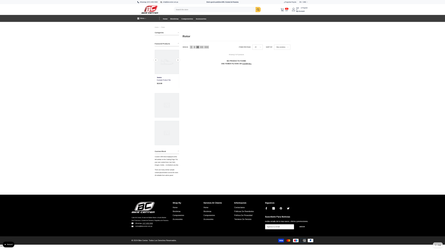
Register (305, 8)
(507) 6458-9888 (152, 2)
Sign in (297, 8)
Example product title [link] (164, 80)
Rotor (163, 27)
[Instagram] (273, 208)
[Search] (217, 9)
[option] (167, 70)
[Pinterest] (281, 208)
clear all (247, 64)
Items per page (245, 47)
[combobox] (215, 9)
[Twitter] (288, 208)
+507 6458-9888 (147, 223)
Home (157, 27)
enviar (302, 227)
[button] (156, 60)
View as (185, 47)
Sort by (269, 47)
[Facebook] (266, 208)
